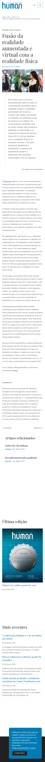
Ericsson (7, 181)
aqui (16, 370)
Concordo (20, 753)
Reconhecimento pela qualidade (21, 457)
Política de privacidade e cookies (24, 748)
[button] (34, 5)
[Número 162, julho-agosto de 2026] (22, 555)
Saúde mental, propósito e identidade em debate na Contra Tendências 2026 (21, 680)
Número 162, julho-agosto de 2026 (19, 585)
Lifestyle (17, 66)
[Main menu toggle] (40, 5)
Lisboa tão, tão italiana (16, 445)
